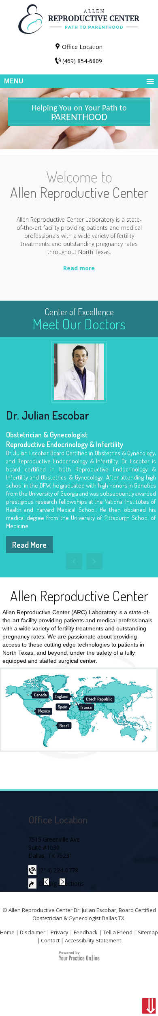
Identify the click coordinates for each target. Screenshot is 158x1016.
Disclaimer (32, 932)
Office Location (82, 47)
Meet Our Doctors (79, 319)
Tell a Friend (117, 932)
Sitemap (148, 932)
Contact (50, 940)
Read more (79, 268)
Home (7, 932)
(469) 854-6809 (82, 61)
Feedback (86, 932)
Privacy (59, 932)
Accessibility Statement (93, 940)
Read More (29, 544)
